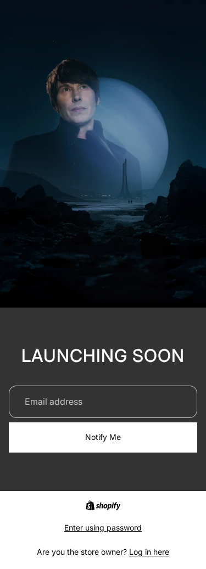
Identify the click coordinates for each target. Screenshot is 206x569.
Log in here (149, 551)
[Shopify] (103, 505)
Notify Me (103, 437)
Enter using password (103, 527)
